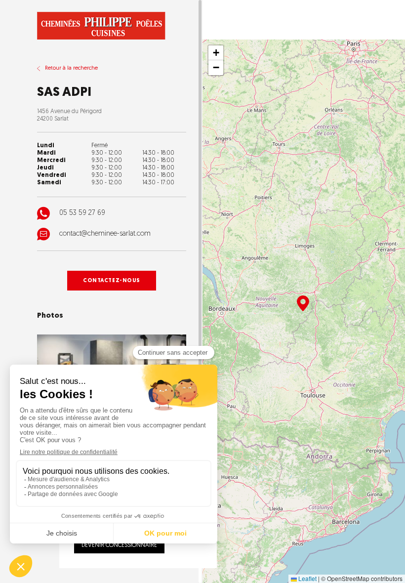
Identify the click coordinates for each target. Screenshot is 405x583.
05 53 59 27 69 (82, 213)
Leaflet (307, 578)
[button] (303, 303)
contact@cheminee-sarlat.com (105, 234)
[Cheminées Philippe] (101, 26)
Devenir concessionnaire (119, 545)
